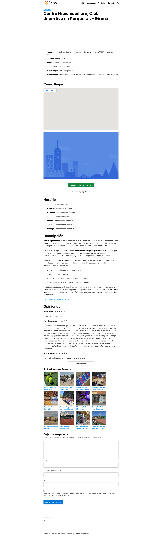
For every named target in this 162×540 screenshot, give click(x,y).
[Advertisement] (81, 37)
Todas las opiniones (81, 363)
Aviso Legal (48, 517)
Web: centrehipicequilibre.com (81, 192)
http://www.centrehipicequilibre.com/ (58, 299)
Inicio (83, 3)
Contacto (111, 3)
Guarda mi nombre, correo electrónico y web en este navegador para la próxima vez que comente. (79, 494)
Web (45, 480)
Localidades (91, 3)
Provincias (101, 3)
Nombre (47, 461)
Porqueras (47, 10)
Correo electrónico (52, 470)
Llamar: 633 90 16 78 (81, 185)
